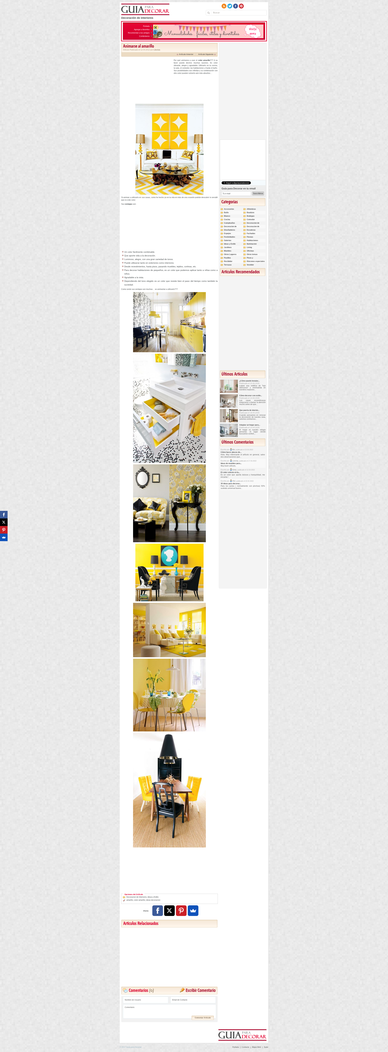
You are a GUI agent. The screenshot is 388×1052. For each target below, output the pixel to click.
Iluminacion (252, 244)
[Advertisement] (146, 80)
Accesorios (229, 209)
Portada (146, 26)
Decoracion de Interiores (136, 897)
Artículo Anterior (186, 54)
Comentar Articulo (203, 1018)
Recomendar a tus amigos (139, 33)
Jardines (228, 247)
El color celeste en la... (230, 472)
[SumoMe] (193, 910)
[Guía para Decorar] (145, 9)
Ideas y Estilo (153, 897)
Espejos (227, 233)
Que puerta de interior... (249, 410)
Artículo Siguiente (206, 54)
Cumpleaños (229, 223)
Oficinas (250, 251)
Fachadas (251, 233)
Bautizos (250, 212)
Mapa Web (256, 1047)
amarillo (129, 900)
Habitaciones (252, 240)
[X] (169, 910)
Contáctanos (144, 36)
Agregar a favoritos (142, 29)
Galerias (227, 240)
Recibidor (228, 261)
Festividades (229, 237)
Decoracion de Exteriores (253, 224)
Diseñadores (229, 230)
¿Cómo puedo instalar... (249, 381)
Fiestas (250, 237)
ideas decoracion (153, 900)
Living (249, 247)
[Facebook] (157, 910)
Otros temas (252, 254)
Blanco (227, 216)
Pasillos (227, 258)
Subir (266, 1047)
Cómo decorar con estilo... (250, 395)
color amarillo (139, 900)
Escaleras (251, 230)
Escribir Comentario (201, 990)
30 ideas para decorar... (231, 484)
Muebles (227, 251)
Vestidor (250, 265)
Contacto (245, 1047)
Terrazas (228, 265)
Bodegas (250, 216)
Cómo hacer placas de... (231, 452)
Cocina (227, 219)
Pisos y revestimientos (253, 259)
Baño (226, 212)
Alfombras (251, 209)
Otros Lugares (230, 254)
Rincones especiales (256, 261)
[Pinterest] (181, 910)
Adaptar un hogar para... (249, 425)
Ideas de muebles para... (231, 463)
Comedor (251, 219)
